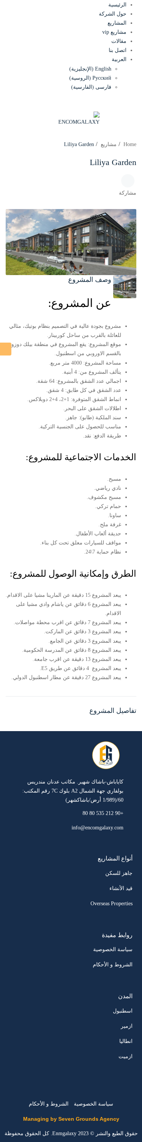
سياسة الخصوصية (113, 949)
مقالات (118, 41)
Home (129, 144)
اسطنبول (123, 1011)
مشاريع (109, 144)
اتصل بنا (117, 50)
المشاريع (117, 23)
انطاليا (126, 1041)
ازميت (126, 1056)
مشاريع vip (114, 32)
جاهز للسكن (119, 873)
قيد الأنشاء (121, 888)
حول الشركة (112, 14)
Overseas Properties (112, 903)
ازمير (127, 1026)
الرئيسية (117, 5)
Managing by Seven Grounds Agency (71, 1119)
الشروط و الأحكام (113, 964)
